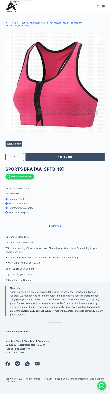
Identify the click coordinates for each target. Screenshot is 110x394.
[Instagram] (17, 363)
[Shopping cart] (98, 6)
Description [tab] (55, 226)
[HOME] (6, 23)
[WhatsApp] (27, 363)
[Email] (37, 363)
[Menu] (103, 6)
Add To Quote (65, 156)
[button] (101, 385)
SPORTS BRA (24, 188)
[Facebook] (7, 363)
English (15, 2)
